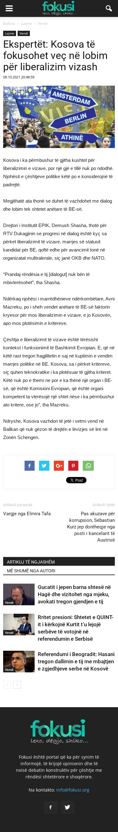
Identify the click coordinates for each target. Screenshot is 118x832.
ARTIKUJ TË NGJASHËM (31, 561)
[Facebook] (50, 807)
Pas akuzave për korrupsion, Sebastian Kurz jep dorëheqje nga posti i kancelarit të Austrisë (91, 527)
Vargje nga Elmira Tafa (27, 514)
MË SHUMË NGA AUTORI (31, 570)
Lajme (9, 33)
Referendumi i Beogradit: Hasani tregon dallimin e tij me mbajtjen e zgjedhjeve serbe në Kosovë (76, 661)
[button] (109, 8)
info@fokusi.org (72, 790)
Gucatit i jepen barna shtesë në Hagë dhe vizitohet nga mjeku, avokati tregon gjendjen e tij (74, 594)
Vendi (24, 33)
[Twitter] (67, 807)
